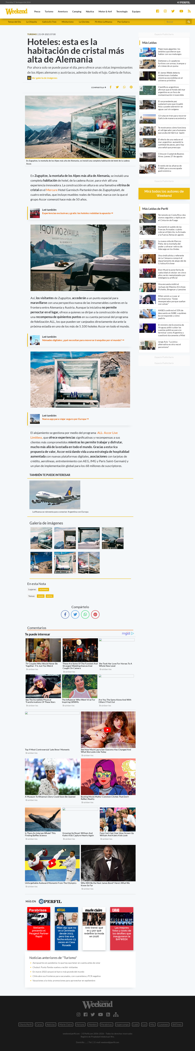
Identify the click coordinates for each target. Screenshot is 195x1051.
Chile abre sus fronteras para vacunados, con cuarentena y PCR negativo (67, 976)
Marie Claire (65, 1024)
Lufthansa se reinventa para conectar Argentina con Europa (60, 511)
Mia (152, 1024)
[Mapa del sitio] (116, 1014)
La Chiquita (31, 21)
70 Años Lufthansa (103, 21)
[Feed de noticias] (108, 1014)
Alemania (43, 589)
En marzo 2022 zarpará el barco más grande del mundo (58, 971)
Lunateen (163, 1024)
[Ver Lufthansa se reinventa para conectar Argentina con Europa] (54, 482)
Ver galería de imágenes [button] (44, 77)
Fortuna (80, 1024)
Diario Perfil (26, 1024)
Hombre (93, 1024)
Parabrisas (106, 1024)
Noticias (51, 1024)
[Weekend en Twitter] (93, 1014)
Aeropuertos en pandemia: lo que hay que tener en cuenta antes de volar (66, 963)
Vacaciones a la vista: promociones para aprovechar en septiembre (64, 980)
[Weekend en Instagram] (78, 1014)
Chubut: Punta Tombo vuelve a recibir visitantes (55, 967)
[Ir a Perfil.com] (183, 2)
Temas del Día (14, 21)
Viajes (40, 596)
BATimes (177, 1024)
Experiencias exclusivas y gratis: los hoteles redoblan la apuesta (76, 213)
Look (135, 1024)
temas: (31, 596)
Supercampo (122, 1024)
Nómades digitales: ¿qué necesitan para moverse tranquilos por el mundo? (82, 340)
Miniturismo (68, 21)
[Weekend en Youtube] (100, 1014)
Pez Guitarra (123, 21)
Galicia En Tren (49, 21)
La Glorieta (84, 21)
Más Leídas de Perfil (155, 208)
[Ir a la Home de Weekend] (97, 1004)
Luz (144, 1024)
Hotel (49, 596)
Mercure (52, 190)
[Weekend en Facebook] (85, 1014)
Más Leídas (149, 42)
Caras (39, 1024)
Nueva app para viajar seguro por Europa (64, 418)
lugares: (32, 589)
